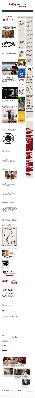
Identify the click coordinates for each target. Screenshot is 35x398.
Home (3, 390)
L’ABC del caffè (15, 390)
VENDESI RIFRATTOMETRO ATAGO (29, 75)
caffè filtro (6, 248)
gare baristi (27, 154)
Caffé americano (28, 136)
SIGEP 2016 (31, 167)
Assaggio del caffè (28, 129)
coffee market (8, 390)
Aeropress (4, 248)
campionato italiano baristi (28, 145)
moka (31, 157)
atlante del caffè (28, 130)
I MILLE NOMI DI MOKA (29, 108)
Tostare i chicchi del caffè (28, 170)
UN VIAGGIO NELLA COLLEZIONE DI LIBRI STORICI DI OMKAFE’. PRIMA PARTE (14, 282)
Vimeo (5, 101)
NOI (4, 390)
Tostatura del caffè (28, 174)
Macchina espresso (28, 156)
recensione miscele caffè (28, 165)
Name (3, 328)
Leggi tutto (30, 92)
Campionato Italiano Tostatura (28, 149)
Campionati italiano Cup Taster (29, 141)
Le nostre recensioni (21, 41)
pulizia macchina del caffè (28, 163)
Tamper (30, 168)
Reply (3, 310)
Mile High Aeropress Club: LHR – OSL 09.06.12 (8, 100)
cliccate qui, (7, 106)
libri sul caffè (27, 155)
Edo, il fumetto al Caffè (21, 32)
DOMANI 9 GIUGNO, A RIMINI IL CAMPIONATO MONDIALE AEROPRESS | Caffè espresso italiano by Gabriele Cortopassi (9, 301)
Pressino (27, 161)
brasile (27, 132)
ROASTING (27, 167)
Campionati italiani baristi (28, 139)
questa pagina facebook (11, 126)
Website (3, 335)
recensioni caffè (28, 166)
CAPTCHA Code (4, 345)
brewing (29, 132)
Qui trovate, (7, 102)
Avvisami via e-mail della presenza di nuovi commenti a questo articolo (8, 348)
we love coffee (28, 175)
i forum (12, 390)
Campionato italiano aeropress (11, 248)
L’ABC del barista (20, 390)
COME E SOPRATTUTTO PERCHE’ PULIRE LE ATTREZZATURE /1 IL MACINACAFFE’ (29, 100)
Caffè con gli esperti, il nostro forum (21, 24)
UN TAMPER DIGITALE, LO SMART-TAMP (5, 281)
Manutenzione (28, 157)
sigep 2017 (27, 168)
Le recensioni (4, 391)
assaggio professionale (29, 48)
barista (31, 130)
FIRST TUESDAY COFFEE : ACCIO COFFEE (29, 97)
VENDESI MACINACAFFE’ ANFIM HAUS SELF (29, 80)
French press (28, 153)
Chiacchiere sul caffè (6, 27)
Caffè (31, 132)
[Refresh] (8, 340)
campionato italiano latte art (29, 147)
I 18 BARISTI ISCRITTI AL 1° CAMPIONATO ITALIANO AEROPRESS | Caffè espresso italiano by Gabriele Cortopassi (9, 296)
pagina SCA (29, 55)
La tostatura (20, 40)
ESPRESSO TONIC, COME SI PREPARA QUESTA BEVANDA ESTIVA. (29, 103)
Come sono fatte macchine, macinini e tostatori (22, 30)
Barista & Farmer (28, 131)
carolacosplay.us (6, 304)
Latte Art (31, 154)
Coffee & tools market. (21, 27)
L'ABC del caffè (21, 38)
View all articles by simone (9, 275)
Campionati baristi (28, 137)
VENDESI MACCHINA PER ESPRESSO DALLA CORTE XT (29, 77)
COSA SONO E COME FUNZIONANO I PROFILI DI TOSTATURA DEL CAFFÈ (29, 106)
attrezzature (21, 42)
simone (12, 26)
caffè (20, 43)
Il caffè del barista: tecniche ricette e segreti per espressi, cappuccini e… (9, 28)
